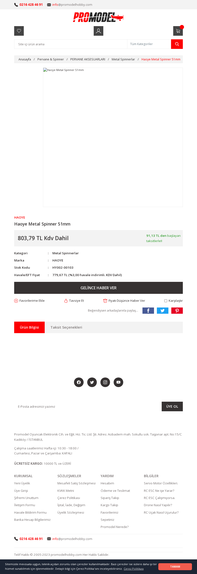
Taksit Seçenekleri (66, 327)
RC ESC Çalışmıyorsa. (159, 498)
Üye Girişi (21, 490)
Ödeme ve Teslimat (115, 490)
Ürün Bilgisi (29, 327)
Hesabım (107, 483)
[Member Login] (98, 31)
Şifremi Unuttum (26, 498)
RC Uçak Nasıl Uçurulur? (161, 512)
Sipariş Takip (110, 498)
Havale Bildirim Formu (30, 512)
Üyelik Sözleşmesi (70, 512)
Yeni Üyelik (22, 483)
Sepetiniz (107, 519)
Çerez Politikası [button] (134, 568)
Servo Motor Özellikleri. (161, 483)
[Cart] (178, 31)
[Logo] (98, 17)
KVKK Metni (65, 490)
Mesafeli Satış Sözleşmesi (76, 483)
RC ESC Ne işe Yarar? (159, 490)
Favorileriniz (109, 512)
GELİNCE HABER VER (98, 287)
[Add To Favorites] (29, 300)
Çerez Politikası (68, 498)
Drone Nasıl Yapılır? (158, 505)
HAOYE (57, 260)
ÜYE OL (172, 406)
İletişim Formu (24, 505)
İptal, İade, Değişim (71, 505)
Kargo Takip (109, 505)
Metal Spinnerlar (65, 253)
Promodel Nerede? (115, 527)
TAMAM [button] (175, 566)
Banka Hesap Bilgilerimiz (32, 519)
